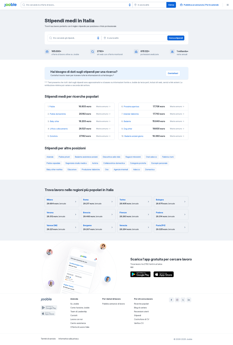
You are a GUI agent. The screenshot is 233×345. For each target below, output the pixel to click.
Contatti (73, 315)
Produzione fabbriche (91, 169)
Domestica (149, 169)
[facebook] (171, 299)
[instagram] (177, 299)
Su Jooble (74, 304)
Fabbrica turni (168, 157)
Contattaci (173, 73)
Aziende (50, 157)
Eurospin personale (159, 163)
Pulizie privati (64, 157)
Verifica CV (139, 323)
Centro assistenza (78, 323)
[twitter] (183, 299)
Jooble (189, 339)
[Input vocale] (129, 4)
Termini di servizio (48, 338)
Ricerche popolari (141, 304)
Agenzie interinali (121, 169)
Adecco (136, 169)
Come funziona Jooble (79, 307)
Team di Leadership (78, 311)
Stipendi (137, 315)
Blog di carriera (140, 307)
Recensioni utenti (141, 311)
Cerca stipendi (176, 38)
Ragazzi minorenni (133, 157)
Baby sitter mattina (54, 169)
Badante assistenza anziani (86, 157)
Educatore (72, 169)
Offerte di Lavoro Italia (79, 327)
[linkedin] (188, 299)
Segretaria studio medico (76, 163)
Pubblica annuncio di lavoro (113, 304)
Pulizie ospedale (53, 163)
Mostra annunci (102, 106)
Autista (95, 163)
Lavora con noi (76, 319)
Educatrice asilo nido (111, 157)
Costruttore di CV (141, 319)
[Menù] (228, 5)
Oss (106, 169)
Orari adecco (151, 157)
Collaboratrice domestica (114, 163)
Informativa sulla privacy (69, 338)
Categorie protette (138, 163)
